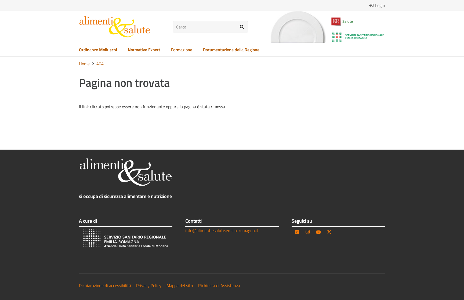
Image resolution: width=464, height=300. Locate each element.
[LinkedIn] (297, 232)
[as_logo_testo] (114, 27)
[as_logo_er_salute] (358, 22)
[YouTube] (318, 232)
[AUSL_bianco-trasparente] (125, 239)
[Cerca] (242, 27)
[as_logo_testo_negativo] (125, 172)
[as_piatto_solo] (298, 27)
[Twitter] (329, 232)
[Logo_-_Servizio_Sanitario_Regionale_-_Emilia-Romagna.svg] (358, 36)
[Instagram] (307, 232)
